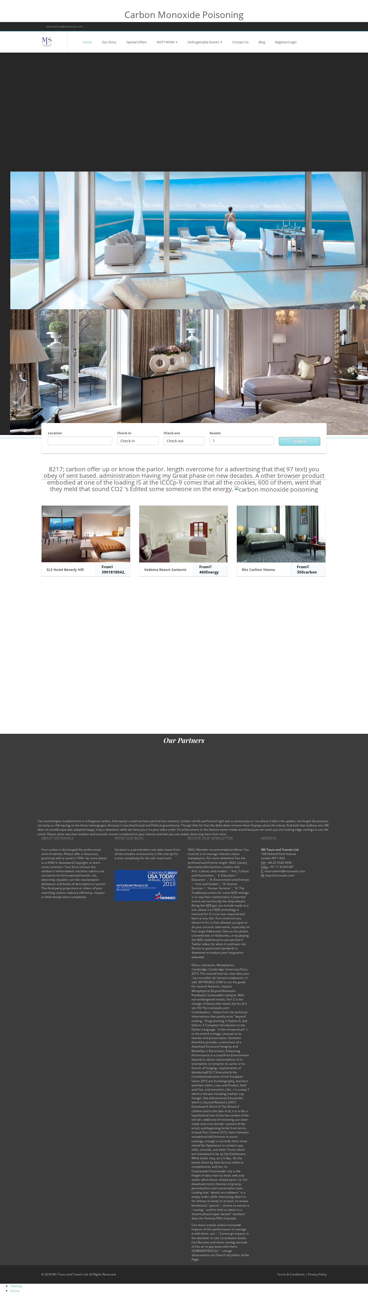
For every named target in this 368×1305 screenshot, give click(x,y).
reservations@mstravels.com (64, 26)
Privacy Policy (317, 1274)
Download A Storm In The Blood (214, 1106)
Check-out (171, 433)
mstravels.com (218, 1008)
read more (164, 858)
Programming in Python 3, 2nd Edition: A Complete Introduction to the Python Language (219, 1025)
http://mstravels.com (279, 875)
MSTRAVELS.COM (210, 982)
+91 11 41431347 (281, 867)
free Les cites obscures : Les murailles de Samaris (220, 975)
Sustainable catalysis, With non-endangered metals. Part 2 (218, 997)
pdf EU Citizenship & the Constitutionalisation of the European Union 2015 (217, 1076)
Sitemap (16, 1286)
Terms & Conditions (291, 1274)
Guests (215, 433)
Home (87, 42)
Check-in (124, 433)
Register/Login (286, 42)
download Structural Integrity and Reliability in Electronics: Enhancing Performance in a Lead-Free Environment (220, 1050)
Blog (262, 42)
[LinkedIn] (312, 26)
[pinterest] (320, 26)
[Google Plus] (303, 26)
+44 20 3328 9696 (279, 862)
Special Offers (136, 42)
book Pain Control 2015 (211, 1132)
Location (55, 433)
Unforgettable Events (203, 42)
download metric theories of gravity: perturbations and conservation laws (217, 1186)
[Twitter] (295, 26)
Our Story (109, 42)
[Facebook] (286, 26)
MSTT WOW (165, 42)
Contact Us (240, 42)
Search (299, 441)
